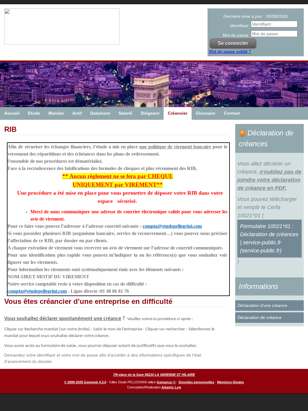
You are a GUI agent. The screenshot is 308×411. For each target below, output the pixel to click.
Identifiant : (240, 25)
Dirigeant (150, 113)
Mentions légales (230, 382)
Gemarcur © (166, 382)
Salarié (125, 113)
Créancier (177, 113)
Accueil (12, 113)
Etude (34, 113)
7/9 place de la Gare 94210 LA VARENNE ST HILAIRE (154, 374)
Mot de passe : (237, 35)
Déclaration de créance (259, 317)
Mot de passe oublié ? (230, 51)
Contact (232, 113)
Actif (77, 113)
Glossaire (205, 113)
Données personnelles (196, 382)
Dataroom (100, 113)
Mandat (56, 113)
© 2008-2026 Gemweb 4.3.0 (85, 382)
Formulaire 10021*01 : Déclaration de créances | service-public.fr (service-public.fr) (269, 238)
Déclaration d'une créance (262, 305)
